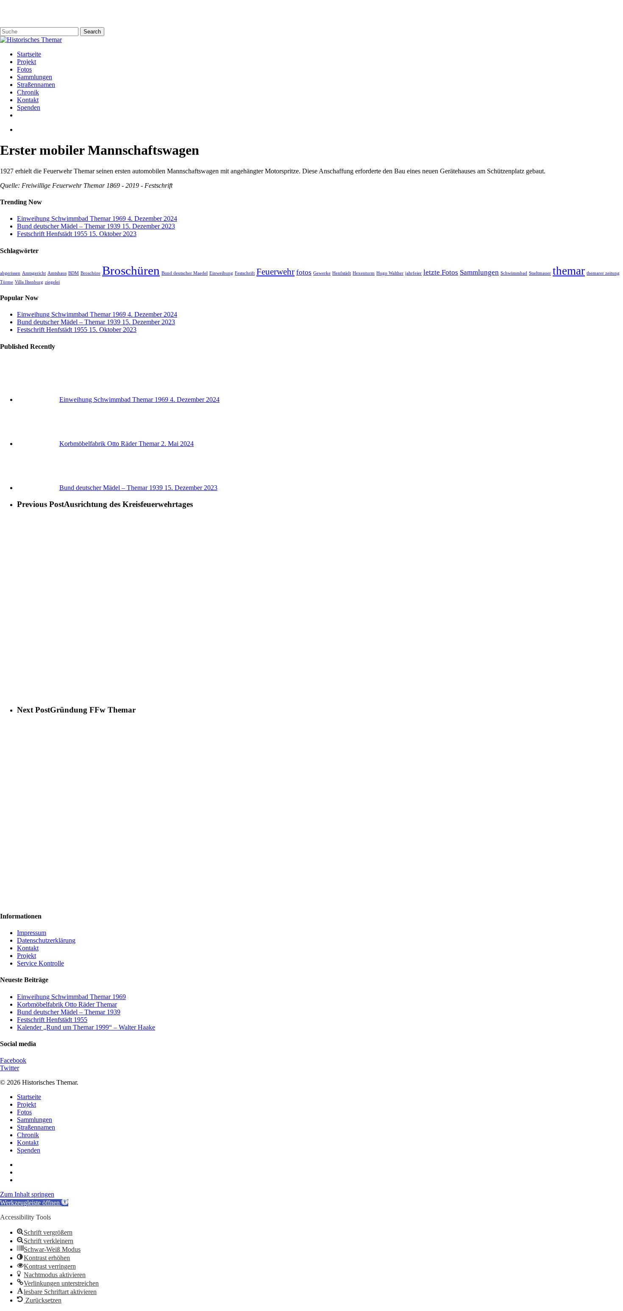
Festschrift (245, 273)
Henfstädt (341, 273)
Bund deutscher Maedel (184, 273)
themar (569, 270)
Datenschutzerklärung (46, 940)
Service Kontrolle (40, 963)
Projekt (26, 955)
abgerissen (10, 273)
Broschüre (90, 273)
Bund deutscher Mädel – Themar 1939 (68, 1012)
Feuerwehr (275, 272)
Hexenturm (364, 273)
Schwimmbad (514, 273)
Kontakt (28, 948)
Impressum (31, 932)
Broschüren (131, 270)
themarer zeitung (603, 273)
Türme (6, 282)
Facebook (13, 1060)
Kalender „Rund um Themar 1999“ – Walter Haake (86, 1027)
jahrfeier (413, 273)
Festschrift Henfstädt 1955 (52, 1019)
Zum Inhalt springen (27, 1194)
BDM (73, 273)
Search (92, 31)
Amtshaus (57, 273)
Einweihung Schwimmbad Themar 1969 (71, 996)
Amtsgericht (34, 273)
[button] (34, 1202)
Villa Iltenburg (29, 282)
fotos (304, 272)
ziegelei (52, 282)
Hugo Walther (389, 273)
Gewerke (322, 273)
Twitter (9, 1068)
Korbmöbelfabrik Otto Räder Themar (67, 1004)
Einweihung (221, 273)
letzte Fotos (440, 272)
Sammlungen (479, 272)
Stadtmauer (540, 273)
